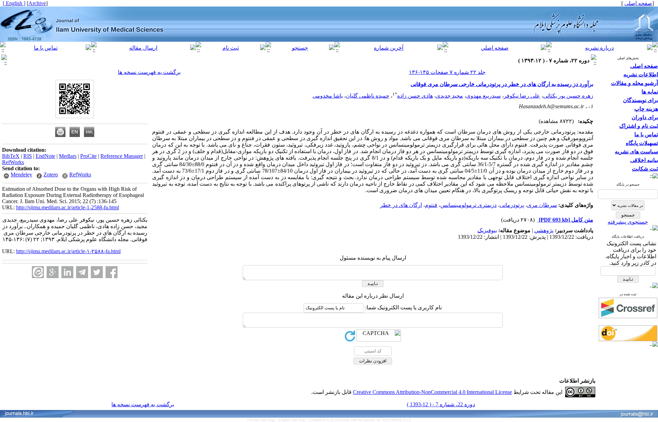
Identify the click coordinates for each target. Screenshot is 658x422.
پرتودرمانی (512, 205)
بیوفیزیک (487, 230)
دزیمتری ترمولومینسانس (468, 205)
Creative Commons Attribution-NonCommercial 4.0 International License (432, 392)
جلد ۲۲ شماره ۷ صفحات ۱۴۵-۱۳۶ (447, 72)
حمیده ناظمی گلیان (367, 96)
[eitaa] (38, 272)
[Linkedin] (67, 272)
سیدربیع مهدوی (483, 96)
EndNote (45, 156)
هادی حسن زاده (415, 96)
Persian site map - (262, 420)
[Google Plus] (53, 272)
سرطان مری (542, 205)
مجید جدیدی (449, 96)
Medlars (67, 156)
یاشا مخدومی (328, 96)
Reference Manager (121, 156)
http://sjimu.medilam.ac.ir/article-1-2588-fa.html (67, 207)
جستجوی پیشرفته (628, 222)
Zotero (51, 174)
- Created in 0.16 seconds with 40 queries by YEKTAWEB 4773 (358, 420)
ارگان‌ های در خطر (401, 205)
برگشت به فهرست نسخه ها (149, 72)
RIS (27, 156)
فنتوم (431, 205)
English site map (292, 420)
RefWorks (13, 162)
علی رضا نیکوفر (522, 96)
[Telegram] (82, 272)
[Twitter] (97, 272)
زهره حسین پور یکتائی (568, 96)
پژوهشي (543, 230)
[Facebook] (112, 272)
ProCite (88, 156)
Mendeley (21, 174)
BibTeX (11, 156)
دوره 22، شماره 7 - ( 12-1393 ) (441, 404)
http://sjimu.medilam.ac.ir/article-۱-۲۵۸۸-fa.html (68, 251)
